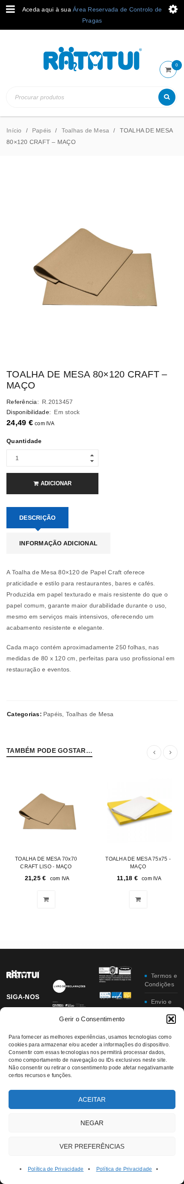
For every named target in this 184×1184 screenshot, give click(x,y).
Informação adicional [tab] (58, 543)
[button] (171, 1019)
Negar (92, 1122)
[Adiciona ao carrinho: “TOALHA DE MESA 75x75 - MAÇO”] (138, 899)
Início (14, 130)
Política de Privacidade (56, 1169)
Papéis (41, 130)
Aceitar (92, 1099)
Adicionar (56, 483)
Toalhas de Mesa (86, 130)
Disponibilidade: (28, 412)
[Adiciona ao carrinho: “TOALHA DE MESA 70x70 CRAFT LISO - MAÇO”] (46, 899)
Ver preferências (92, 1146)
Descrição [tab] (37, 517)
